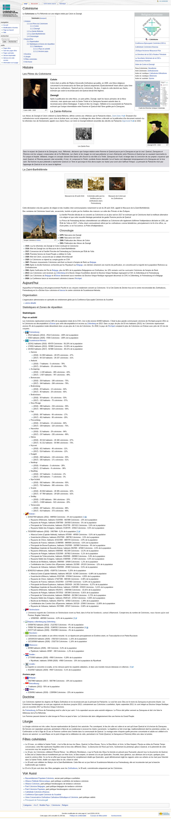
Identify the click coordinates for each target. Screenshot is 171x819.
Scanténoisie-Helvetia (37, 341)
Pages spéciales (8, 53)
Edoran (57, 276)
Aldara (31, 689)
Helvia (38, 240)
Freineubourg (34, 332)
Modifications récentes (10, 27)
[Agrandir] (46, 110)
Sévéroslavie (34, 610)
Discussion (34, 3)
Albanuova (33, 645)
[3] (74, 618)
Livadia (32, 664)
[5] (131, 667)
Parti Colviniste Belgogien (35, 786)
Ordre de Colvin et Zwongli (145, 64)
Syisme (151, 78)
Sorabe (32, 654)
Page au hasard (8, 30)
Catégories (27, 805)
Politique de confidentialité (78, 815)
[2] (77, 531)
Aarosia (62, 290)
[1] (84, 517)
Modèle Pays (45, 805)
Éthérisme (153, 76)
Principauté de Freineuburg (35, 800)
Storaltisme (152, 68)
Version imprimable (9, 55)
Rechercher (5, 36)
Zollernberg (60, 273)
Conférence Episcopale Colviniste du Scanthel (43, 795)
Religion (65, 805)
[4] (85, 627)
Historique (62, 3)
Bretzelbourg (34, 684)
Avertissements (116, 815)
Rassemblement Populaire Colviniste (39, 778)
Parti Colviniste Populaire (35, 789)
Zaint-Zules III (117, 116)
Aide (4, 32)
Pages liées (7, 48)
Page (25, 3)
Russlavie (33, 633)
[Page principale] (10, 10)
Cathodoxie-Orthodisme (158, 73)
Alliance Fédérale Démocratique (37, 781)
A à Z (36, 805)
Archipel (78, 278)
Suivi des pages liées (10, 50)
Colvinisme (56, 805)
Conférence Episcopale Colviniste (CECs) (150, 43)
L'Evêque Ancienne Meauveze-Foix (148, 51)
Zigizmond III (127, 121)
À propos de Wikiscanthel (98, 815)
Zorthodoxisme (152, 71)
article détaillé (30, 303)
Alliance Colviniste (32, 784)
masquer (43, 18)
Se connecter (163, 1)
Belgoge (93, 262)
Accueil (5, 25)
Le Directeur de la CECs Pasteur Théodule (150, 54)
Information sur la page (10, 62)
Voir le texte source (50, 3)
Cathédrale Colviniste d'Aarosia (146, 47)
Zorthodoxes (73, 768)
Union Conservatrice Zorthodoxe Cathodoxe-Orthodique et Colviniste (51, 797)
